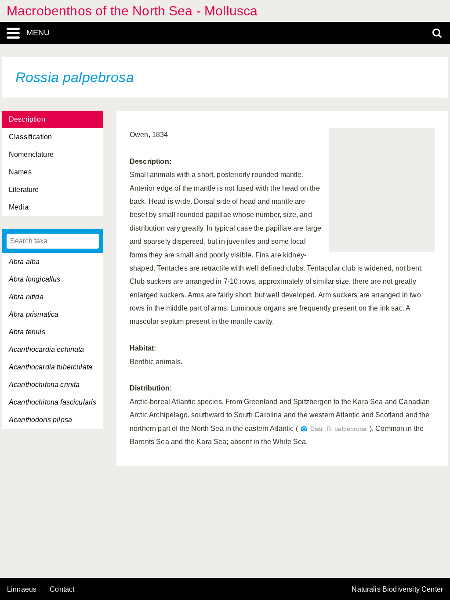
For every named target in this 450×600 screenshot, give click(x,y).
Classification (30, 137)
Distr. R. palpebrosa (338, 429)
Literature (24, 189)
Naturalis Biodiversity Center (397, 589)
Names (20, 172)
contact (62, 589)
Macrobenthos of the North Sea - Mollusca (132, 11)
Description (27, 119)
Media (19, 207)
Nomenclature (31, 154)
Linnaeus (21, 589)
